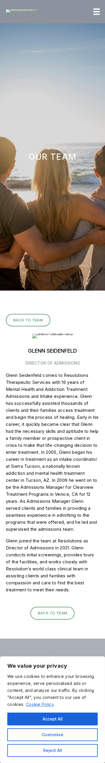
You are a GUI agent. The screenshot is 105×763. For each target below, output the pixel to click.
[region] (52, 709)
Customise (52, 734)
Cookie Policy (40, 704)
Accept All (53, 718)
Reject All (52, 750)
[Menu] (96, 11)
